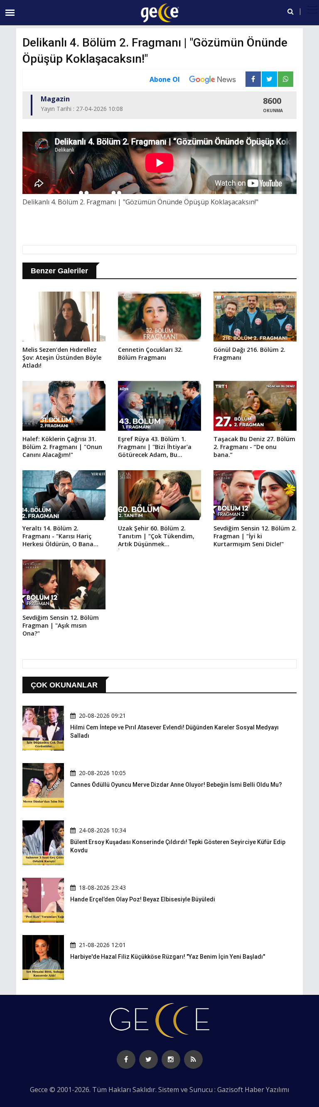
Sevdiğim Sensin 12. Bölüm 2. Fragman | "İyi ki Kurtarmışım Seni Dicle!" (255, 536)
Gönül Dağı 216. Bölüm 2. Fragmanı (249, 353)
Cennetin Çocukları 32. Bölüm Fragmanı (150, 353)
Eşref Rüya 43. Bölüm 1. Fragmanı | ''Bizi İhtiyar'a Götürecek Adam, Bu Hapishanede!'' (154, 447)
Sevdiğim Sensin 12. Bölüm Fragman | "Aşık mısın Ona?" (60, 625)
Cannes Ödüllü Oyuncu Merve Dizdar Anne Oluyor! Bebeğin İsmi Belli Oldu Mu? (176, 784)
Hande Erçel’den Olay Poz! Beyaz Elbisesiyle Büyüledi (142, 899)
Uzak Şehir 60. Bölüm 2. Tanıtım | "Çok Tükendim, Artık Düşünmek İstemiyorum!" (156, 536)
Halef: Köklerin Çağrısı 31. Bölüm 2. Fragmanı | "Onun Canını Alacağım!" (62, 447)
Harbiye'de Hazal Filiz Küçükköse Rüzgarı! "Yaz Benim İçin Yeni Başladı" (167, 956)
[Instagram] (171, 1059)
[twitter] (148, 1059)
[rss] (193, 1059)
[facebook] (126, 1059)
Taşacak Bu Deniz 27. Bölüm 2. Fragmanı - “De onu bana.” (254, 447)
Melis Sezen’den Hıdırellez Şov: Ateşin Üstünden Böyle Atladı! (61, 357)
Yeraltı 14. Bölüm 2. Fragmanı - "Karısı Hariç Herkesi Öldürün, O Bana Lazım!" (57, 536)
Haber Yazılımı (267, 1089)
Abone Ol (165, 79)
